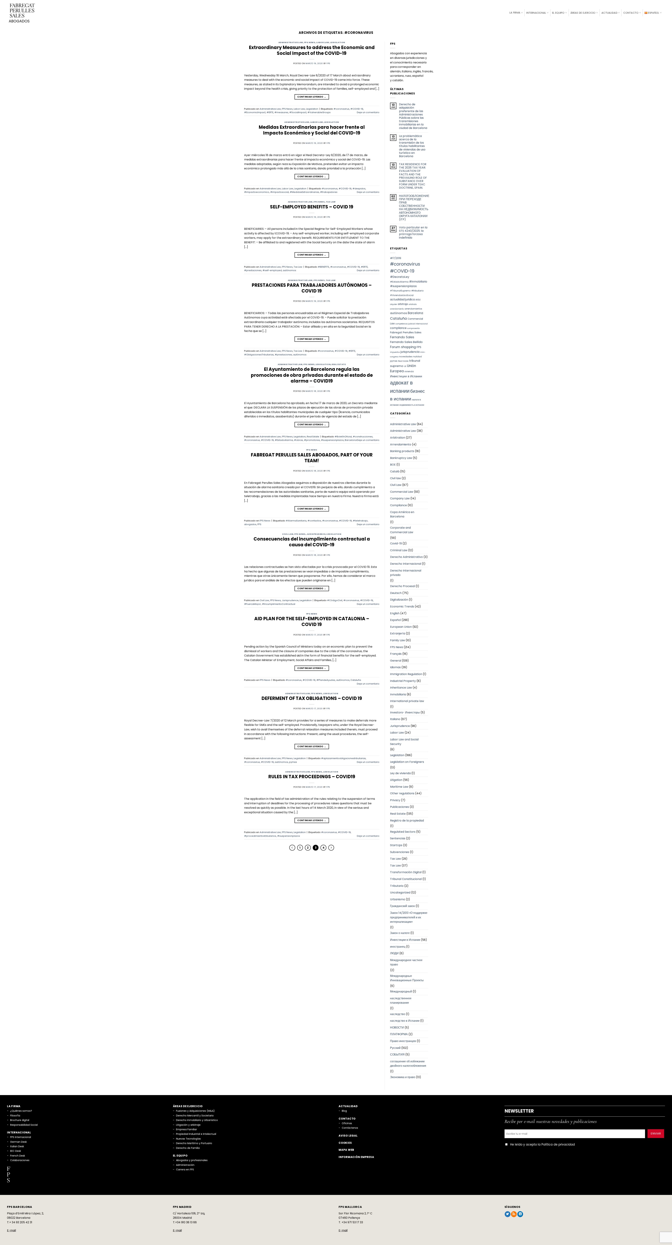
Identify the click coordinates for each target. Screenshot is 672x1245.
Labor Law (322, 42)
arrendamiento (397, 309)
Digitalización (399, 600)
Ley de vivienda (400, 773)
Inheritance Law (401, 688)
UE (405, 366)
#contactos (314, 520)
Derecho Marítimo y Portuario (194, 1143)
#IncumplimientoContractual (278, 604)
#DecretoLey (399, 277)
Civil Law (287, 534)
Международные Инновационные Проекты (407, 978)
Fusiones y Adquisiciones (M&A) (195, 1111)
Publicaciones (399, 807)
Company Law (400, 498)
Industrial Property (403, 681)
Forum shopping (403, 347)
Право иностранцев (403, 1041)
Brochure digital (19, 1120)
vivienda (409, 371)
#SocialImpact (297, 112)
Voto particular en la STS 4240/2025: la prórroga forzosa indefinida (413, 232)
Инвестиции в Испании (406, 376)
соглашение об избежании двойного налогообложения (408, 1063)
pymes (293, 762)
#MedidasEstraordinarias (304, 192)
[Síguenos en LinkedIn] (520, 1214)
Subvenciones (399, 852)
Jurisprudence (316, 534)
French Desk (17, 1155)
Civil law (395, 478)
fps (328, 63)
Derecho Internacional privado (405, 573)
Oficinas (347, 1123)
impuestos (395, 352)
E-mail (11, 1230)
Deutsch (396, 593)
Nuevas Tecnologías (188, 1138)
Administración (185, 1165)
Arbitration (397, 438)
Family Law (397, 640)
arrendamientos (413, 308)
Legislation (337, 42)
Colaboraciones (19, 1160)
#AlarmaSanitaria (296, 520)
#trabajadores (328, 192)
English (395, 613)
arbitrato (413, 304)
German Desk (18, 1142)
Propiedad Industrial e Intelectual (196, 1134)
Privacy (395, 800)
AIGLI (418, 299)
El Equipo (558, 13)
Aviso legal (348, 1135)
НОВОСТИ (397, 1028)
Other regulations (402, 793)
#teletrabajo (360, 520)
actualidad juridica (402, 299)
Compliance (398, 505)
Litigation (396, 780)
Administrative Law (290, 42)
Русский (395, 1048)
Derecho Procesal (402, 586)
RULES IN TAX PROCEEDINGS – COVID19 (311, 776)
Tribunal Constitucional (406, 879)
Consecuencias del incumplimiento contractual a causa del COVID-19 (312, 542)
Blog (344, 1111)
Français (396, 654)
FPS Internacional (20, 1137)
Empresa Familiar (186, 1129)
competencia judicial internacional (412, 323)
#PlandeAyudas (325, 680)
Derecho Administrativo (406, 557)
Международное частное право (406, 962)
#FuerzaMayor (252, 604)
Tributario (397, 886)
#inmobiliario (418, 282)
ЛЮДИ (394, 953)
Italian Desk (17, 1146)
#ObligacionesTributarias (259, 354)
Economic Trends (402, 606)
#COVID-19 (356, 108)
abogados (250, 524)
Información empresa (356, 1157)
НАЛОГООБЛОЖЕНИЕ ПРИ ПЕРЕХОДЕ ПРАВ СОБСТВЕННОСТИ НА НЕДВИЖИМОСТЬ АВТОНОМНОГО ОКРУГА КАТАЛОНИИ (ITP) (414, 207)
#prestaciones (252, 270)
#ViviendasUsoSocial (402, 295)
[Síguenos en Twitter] (507, 1214)
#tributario (417, 290)
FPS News (309, 42)
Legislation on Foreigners (407, 762)
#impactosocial (279, 192)
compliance (398, 328)
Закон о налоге (400, 933)
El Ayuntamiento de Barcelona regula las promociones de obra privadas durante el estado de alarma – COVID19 (312, 375)
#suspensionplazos (332, 440)
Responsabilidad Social (24, 1125)
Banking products (402, 451)
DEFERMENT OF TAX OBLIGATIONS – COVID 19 (311, 698)
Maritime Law (399, 787)
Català (394, 471)
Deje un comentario (368, 112)
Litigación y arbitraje (188, 1125)
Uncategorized (400, 892)
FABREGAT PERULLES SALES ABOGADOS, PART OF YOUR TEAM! (312, 458)
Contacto (630, 13)
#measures (281, 112)
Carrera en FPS (185, 1169)
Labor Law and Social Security (404, 741)
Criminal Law (398, 550)
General (395, 661)
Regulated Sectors (402, 832)
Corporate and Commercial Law (401, 530)
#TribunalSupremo (400, 290)
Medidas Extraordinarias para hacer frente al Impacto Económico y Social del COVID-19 (312, 130)
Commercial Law (401, 492)
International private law (407, 701)
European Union (401, 627)
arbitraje (403, 304)
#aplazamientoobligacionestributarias (343, 758)
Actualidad (609, 13)
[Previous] (292, 848)
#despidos (358, 188)
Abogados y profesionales (192, 1160)
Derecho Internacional (405, 564)
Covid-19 (396, 543)
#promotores (312, 440)
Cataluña (356, 680)
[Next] (331, 848)
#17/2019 (395, 258)
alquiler (393, 304)
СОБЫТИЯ (397, 1055)
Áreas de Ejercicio (582, 13)
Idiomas (395, 667)
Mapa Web (346, 1150)
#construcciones (363, 436)
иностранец (397, 947)
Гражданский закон (402, 906)
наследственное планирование (400, 1000)
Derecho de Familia (188, 1148)
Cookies (345, 1143)
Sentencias (397, 838)
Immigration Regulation (406, 674)
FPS (259, 524)
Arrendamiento (400, 444)
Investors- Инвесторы (405, 712)
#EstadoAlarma (284, 440)
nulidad (417, 356)
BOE (393, 465)
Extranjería (397, 633)
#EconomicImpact (254, 112)
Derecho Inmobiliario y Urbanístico (197, 1120)
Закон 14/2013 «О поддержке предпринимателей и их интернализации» (408, 917)
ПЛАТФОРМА (399, 1034)
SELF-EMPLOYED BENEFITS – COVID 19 (311, 207)
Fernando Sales (402, 337)
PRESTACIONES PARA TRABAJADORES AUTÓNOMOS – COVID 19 (312, 288)
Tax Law (331, 201)
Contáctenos (350, 1128)
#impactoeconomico (256, 192)
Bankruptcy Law (401, 458)
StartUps (396, 845)
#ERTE (270, 112)
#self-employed (272, 270)
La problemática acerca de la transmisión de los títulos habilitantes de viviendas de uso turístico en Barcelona (412, 146)
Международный (401, 991)
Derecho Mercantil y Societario (195, 1115)
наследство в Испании (404, 1021)
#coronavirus (341, 108)
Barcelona (351, 440)
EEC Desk (15, 1151)
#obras (298, 440)
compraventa (413, 328)
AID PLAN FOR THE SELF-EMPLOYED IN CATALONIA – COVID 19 (311, 621)
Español (395, 620)
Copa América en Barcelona (402, 514)
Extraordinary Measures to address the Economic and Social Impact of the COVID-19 (312, 50)
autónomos (289, 270)
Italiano (395, 719)
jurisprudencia (410, 352)
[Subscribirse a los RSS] (514, 1214)
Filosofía (15, 1115)
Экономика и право (402, 1077)
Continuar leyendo (311, 96)
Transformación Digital (406, 872)
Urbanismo (397, 899)
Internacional (536, 13)
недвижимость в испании (411, 404)
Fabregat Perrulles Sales (405, 332)
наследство (397, 1014)
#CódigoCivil (334, 600)
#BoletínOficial (343, 436)
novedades (405, 356)
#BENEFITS (323, 266)
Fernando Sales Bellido (406, 342)
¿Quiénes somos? (21, 1111)
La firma (514, 12)
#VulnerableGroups (319, 112)
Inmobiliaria (398, 694)
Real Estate (339, 364)
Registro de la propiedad (407, 820)
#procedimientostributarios (260, 835)
